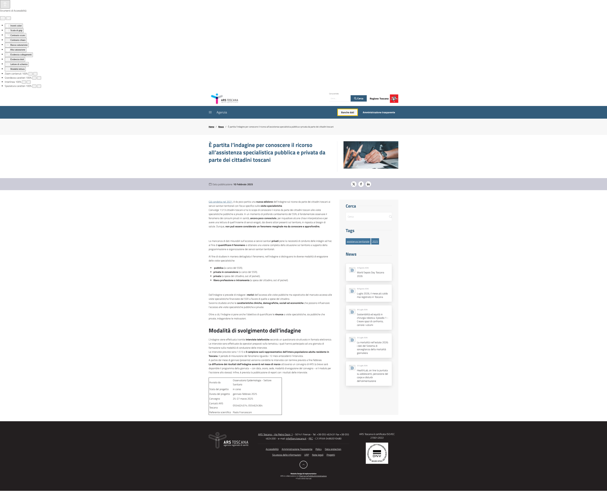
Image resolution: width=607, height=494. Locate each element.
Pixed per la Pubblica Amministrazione (313, 476)
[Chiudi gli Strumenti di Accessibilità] (8, 18)
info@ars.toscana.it (296, 438)
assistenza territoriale (358, 241)
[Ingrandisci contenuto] (35, 73)
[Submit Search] (390, 216)
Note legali (317, 455)
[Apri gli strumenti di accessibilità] (5, 4)
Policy (319, 449)
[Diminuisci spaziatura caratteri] (34, 86)
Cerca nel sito (334, 93)
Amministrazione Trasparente (297, 449)
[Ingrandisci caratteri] (39, 78)
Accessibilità (272, 449)
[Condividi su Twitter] (354, 184)
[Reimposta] (2, 18)
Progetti (331, 455)
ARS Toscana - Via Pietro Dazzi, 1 (275, 434)
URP (306, 455)
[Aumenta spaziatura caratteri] (39, 86)
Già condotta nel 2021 (220, 202)
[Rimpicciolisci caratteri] (34, 78)
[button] (210, 112)
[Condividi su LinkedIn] (368, 184)
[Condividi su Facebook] (361, 184)
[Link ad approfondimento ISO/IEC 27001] (377, 453)
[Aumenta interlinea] (29, 82)
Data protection (333, 449)
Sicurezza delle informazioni (286, 455)
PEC (311, 438)
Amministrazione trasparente (379, 112)
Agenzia (222, 112)
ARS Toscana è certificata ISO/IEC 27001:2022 (377, 435)
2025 (375, 241)
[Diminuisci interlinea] (24, 82)
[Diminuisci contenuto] (30, 73)
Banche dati (347, 112)
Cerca (360, 98)
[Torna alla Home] (224, 98)
